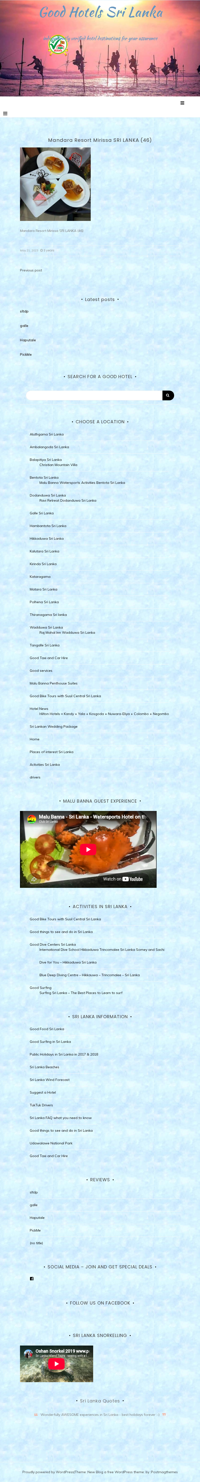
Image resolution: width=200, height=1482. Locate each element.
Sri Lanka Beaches (44, 1067)
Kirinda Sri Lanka (43, 564)
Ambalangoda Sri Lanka (49, 447)
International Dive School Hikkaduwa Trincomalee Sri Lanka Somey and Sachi (102, 949)
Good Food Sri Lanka (47, 1029)
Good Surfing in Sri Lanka (50, 1041)
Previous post (31, 270)
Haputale (28, 340)
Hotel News (39, 708)
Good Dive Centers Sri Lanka (53, 944)
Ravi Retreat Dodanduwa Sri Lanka (68, 500)
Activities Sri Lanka (45, 764)
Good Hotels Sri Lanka (100, 12)
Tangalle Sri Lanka (45, 645)
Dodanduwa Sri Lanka (48, 495)
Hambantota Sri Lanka (48, 526)
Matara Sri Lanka (43, 589)
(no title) (36, 1243)
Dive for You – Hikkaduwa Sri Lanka (68, 962)
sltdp (24, 311)
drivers (35, 777)
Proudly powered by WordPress (48, 1472)
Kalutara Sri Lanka (44, 551)
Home (35, 739)
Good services (41, 670)
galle (24, 325)
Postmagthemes (164, 1472)
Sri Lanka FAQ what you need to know (61, 1118)
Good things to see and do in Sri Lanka (61, 932)
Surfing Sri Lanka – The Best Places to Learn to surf (81, 993)
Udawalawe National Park (51, 1143)
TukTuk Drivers (41, 1105)
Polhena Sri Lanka (44, 602)
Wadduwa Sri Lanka (46, 627)
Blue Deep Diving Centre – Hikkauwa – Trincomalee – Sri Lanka (90, 975)
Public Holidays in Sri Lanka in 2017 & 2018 (64, 1054)
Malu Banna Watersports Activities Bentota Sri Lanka (82, 482)
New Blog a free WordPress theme (116, 1472)
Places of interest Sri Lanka (51, 752)
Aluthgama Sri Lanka (47, 434)
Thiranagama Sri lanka (48, 614)
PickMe (26, 354)
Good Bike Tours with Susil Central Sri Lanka (65, 696)
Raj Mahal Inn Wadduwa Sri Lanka (67, 632)
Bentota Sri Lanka (44, 477)
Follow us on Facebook (100, 1303)
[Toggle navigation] (5, 113)
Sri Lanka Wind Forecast (50, 1080)
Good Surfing (40, 987)
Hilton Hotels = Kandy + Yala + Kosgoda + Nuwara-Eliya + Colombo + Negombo (104, 714)
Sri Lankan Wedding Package (54, 726)
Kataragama (40, 576)
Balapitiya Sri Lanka (46, 459)
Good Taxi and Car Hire (49, 658)
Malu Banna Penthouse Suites (54, 683)
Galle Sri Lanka (42, 513)
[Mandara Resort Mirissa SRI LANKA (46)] (55, 184)
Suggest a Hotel (43, 1092)
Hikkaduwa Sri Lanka (47, 538)
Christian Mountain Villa (58, 465)
